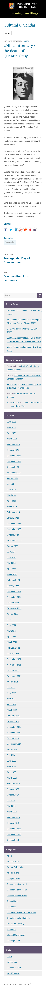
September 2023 (14, 540)
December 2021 (14, 659)
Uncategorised (13, 941)
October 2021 (13, 670)
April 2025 (11, 433)
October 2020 (13, 738)
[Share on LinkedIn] (16, 230)
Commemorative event (17, 884)
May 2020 (11, 767)
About (9, 856)
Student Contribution (16, 935)
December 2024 (14, 456)
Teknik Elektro (13, 403)
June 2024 (11, 490)
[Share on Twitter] (11, 230)
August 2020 (12, 750)
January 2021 (13, 721)
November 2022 (14, 597)
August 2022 (12, 614)
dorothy (26, 41)
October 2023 (13, 535)
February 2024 (13, 512)
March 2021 (12, 710)
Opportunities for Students (18, 918)
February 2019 (13, 817)
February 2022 (13, 648)
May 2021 (11, 699)
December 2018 (14, 829)
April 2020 (11, 772)
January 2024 (13, 518)
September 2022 (14, 608)
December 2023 (14, 524)
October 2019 (13, 795)
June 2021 (11, 693)
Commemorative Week (17, 895)
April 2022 (11, 637)
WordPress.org (13, 973)
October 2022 (13, 603)
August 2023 (12, 546)
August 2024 (12, 478)
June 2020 (11, 761)
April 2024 (11, 501)
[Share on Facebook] (6, 230)
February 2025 (13, 444)
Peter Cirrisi (12, 384)
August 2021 (12, 682)
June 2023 (11, 557)
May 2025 (11, 427)
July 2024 (11, 484)
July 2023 (11, 552)
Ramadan (11, 929)
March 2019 (12, 812)
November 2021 (14, 665)
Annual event (13, 873)
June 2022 (11, 625)
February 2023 (13, 580)
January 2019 (13, 823)
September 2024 (14, 473)
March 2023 (12, 574)
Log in (9, 956)
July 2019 (11, 800)
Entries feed (12, 962)
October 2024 (13, 467)
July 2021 (11, 687)
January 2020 (13, 789)
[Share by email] (35, 230)
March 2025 (12, 439)
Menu (7, 33)
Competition (12, 901)
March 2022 (12, 642)
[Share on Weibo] (30, 230)
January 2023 (13, 586)
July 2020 (11, 755)
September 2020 (14, 744)
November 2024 (14, 461)
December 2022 (14, 591)
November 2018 (14, 834)
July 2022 (11, 620)
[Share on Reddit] (25, 230)
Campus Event (13, 878)
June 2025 (11, 422)
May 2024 (11, 495)
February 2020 (13, 783)
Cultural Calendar (19, 25)
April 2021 (11, 704)
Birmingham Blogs (24, 13)
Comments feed (14, 968)
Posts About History (15, 924)
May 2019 (11, 806)
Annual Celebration (15, 867)
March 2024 (12, 507)
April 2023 (11, 569)
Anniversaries (9, 242)
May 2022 (11, 631)
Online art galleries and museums (21, 912)
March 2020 (12, 778)
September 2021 (14, 676)
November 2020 (14, 733)
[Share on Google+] (20, 230)
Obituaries (11, 907)
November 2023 (14, 529)
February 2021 (13, 716)
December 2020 (14, 727)
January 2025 (13, 450)
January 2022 (13, 653)
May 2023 (11, 563)
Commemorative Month (17, 890)
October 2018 (13, 840)
